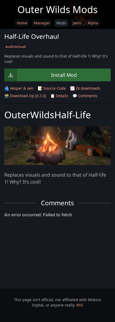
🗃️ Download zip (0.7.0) (25, 95)
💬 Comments (84, 95)
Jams (77, 22)
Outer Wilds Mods (57, 9)
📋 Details (59, 95)
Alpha (93, 22)
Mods (61, 22)
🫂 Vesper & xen (18, 88)
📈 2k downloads (85, 88)
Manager (42, 22)
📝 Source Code (52, 88)
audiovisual (15, 46)
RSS (79, 305)
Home (22, 22)
